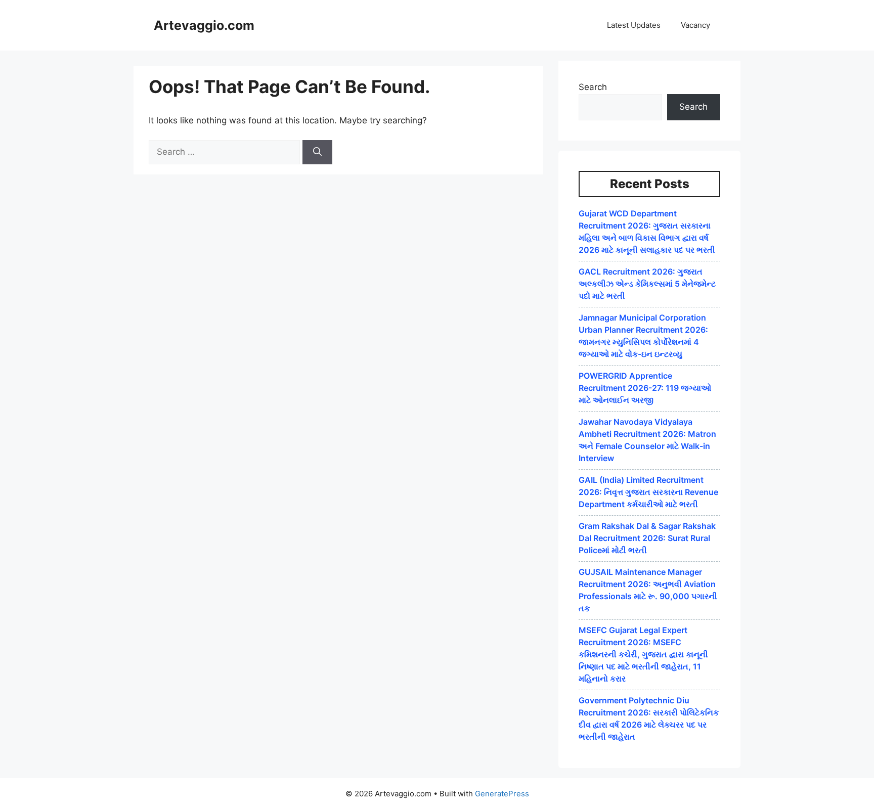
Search (593, 87)
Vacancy (695, 25)
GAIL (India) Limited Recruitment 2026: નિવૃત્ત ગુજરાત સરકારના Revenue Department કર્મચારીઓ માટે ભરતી (648, 492)
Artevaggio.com (204, 25)
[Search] (317, 152)
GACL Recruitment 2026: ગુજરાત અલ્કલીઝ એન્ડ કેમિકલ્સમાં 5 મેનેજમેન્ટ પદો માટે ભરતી (647, 283)
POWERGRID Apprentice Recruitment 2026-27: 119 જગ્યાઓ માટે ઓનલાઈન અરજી (645, 388)
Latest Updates (634, 25)
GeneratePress (502, 793)
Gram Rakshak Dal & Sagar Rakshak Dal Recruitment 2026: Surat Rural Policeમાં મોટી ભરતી (647, 538)
